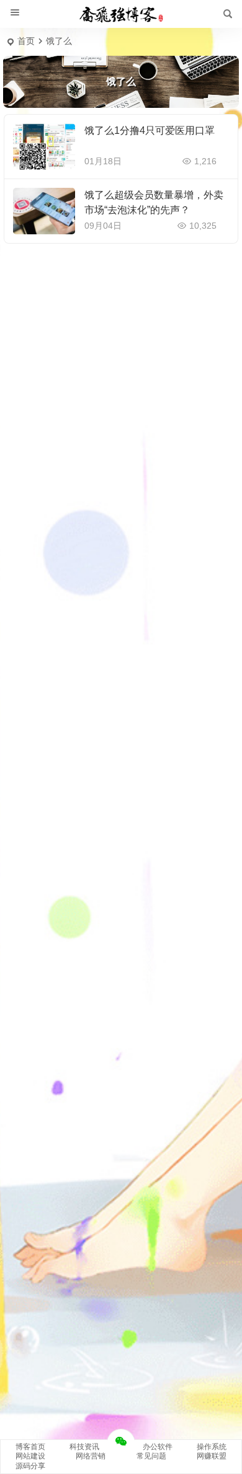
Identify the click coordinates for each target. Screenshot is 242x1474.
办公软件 (158, 1446)
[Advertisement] (121, 303)
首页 (26, 41)
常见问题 (151, 1456)
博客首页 (30, 1446)
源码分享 (30, 1466)
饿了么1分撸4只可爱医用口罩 (149, 130)
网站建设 (30, 1456)
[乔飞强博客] (121, 14)
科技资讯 (84, 1446)
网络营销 (90, 1456)
